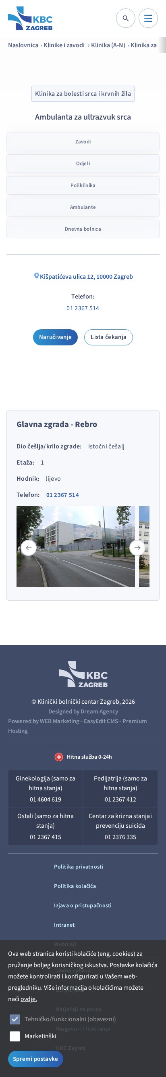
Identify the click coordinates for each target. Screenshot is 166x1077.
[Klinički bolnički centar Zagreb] (30, 18)
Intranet (64, 925)
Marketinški (40, 1036)
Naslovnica (23, 45)
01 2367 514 (83, 308)
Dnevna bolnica (83, 229)
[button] (137, 548)
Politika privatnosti (79, 867)
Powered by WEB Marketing (43, 721)
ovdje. (29, 999)
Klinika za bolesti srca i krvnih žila (83, 93)
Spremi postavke (35, 1059)
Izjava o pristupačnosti (83, 906)
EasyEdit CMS (101, 721)
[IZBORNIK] (148, 18)
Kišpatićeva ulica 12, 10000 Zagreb (86, 276)
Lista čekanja (109, 337)
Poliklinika (83, 185)
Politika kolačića (75, 886)
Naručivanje (55, 337)
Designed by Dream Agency (83, 711)
